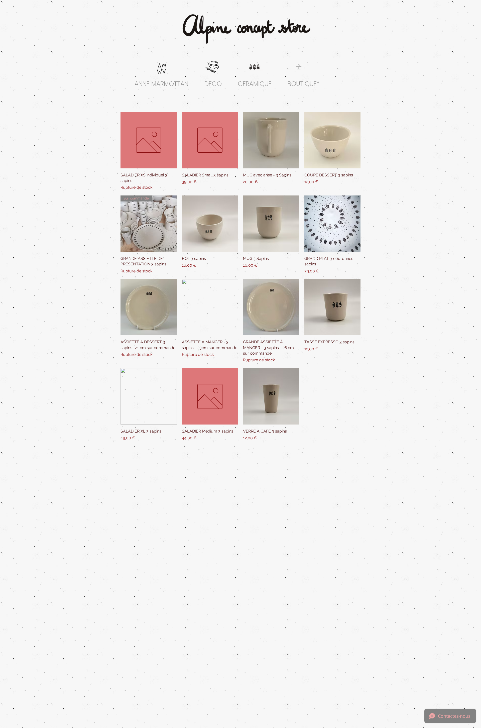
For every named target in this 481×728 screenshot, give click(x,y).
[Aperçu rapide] (149, 140)
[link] (301, 66)
